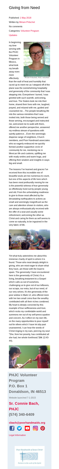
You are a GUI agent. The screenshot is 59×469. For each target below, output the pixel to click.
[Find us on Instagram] (35, 428)
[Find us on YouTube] (27, 428)
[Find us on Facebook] (11, 428)
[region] (29, 356)
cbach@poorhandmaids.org (27, 422)
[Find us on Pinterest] (42, 428)
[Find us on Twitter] (19, 428)
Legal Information (17, 435)
